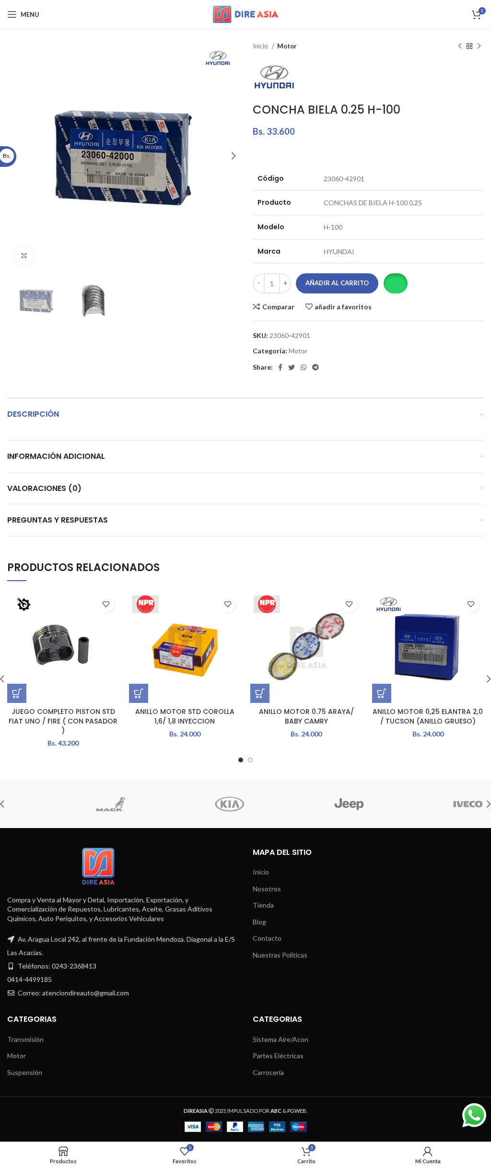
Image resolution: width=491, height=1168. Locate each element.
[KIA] (185, 804)
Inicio (261, 46)
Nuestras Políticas (280, 955)
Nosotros (267, 889)
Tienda (263, 905)
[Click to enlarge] (24, 255)
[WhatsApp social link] (303, 367)
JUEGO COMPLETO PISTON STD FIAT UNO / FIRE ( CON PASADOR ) (63, 721)
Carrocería (268, 1072)
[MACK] (66, 804)
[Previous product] (460, 46)
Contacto (267, 938)
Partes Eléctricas (278, 1055)
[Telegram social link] (315, 367)
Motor (287, 46)
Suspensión (24, 1072)
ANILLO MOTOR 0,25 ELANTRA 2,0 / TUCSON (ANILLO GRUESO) (428, 716)
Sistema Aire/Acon (280, 1039)
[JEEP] (304, 804)
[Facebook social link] (280, 367)
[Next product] (479, 46)
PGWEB (296, 1111)
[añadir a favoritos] (106, 604)
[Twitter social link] (291, 367)
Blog (259, 922)
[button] (395, 283)
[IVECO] (423, 804)
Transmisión (25, 1039)
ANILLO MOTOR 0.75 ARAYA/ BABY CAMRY (306, 716)
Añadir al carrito (337, 283)
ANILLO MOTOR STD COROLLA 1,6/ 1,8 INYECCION (184, 716)
